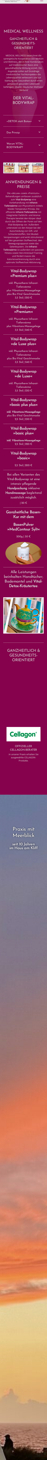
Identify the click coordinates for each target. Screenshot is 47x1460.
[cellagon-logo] (23, 734)
